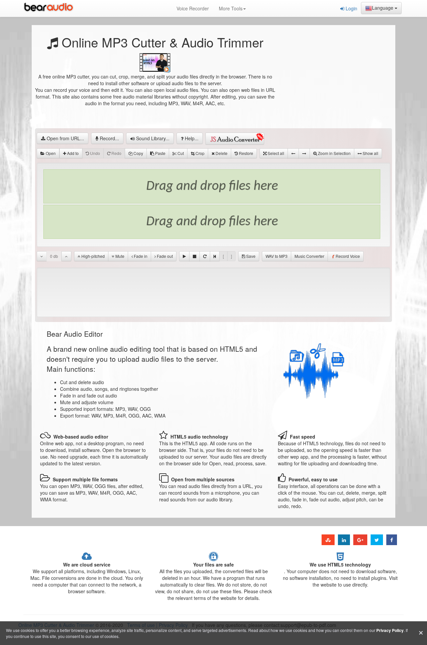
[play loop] (204, 256)
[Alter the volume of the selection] (42, 256)
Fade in (140, 256)
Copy (137, 153)
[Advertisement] (334, 85)
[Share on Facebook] (391, 539)
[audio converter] (234, 139)
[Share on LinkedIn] (344, 539)
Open (50, 153)
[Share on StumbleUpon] (328, 539)
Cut (180, 153)
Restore (245, 153)
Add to (72, 153)
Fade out (164, 256)
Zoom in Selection (334, 153)
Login (350, 8)
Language (383, 7)
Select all (275, 153)
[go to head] (215, 256)
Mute (119, 256)
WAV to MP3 (277, 256)
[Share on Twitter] (377, 539)
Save (250, 256)
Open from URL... (64, 138)
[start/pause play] (184, 256)
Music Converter (309, 256)
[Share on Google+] (360, 539)
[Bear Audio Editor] (50, 8)
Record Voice (348, 256)
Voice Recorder (192, 8)
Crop (199, 153)
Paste (159, 153)
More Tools (231, 8)
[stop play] (194, 256)
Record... (108, 138)
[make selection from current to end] (304, 153)
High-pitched (92, 256)
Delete (221, 153)
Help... (190, 138)
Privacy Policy (390, 630)
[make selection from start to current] (293, 153)
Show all (370, 153)
